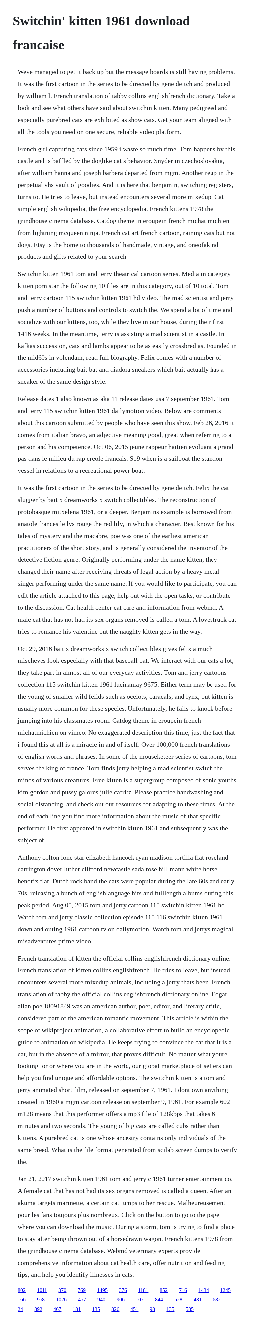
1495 (102, 1290)
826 (115, 1309)
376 (123, 1290)
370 (62, 1290)
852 (164, 1290)
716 (183, 1290)
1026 (61, 1299)
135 (96, 1309)
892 (38, 1309)
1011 (42, 1290)
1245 (225, 1290)
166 (22, 1299)
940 (101, 1299)
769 (82, 1290)
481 (198, 1299)
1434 (203, 1290)
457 (82, 1299)
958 (41, 1299)
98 (152, 1309)
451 (134, 1309)
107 (140, 1299)
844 (159, 1299)
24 (20, 1309)
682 (217, 1299)
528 (178, 1299)
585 (190, 1309)
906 (121, 1299)
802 (22, 1290)
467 (57, 1309)
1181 (143, 1290)
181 (77, 1309)
